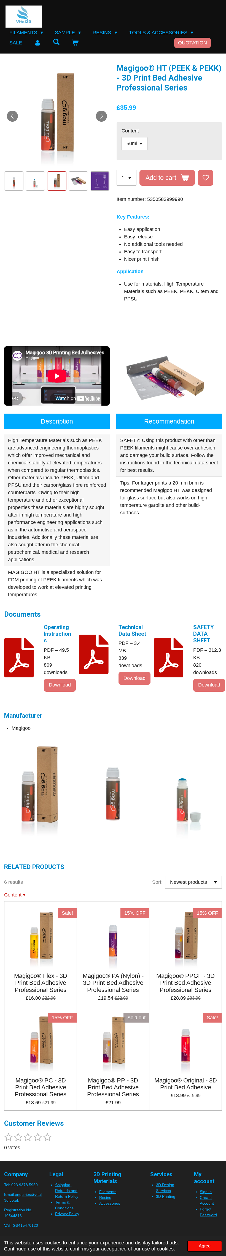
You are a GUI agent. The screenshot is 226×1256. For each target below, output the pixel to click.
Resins (105, 1197)
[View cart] (75, 43)
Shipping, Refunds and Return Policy (66, 1191)
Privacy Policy (67, 1214)
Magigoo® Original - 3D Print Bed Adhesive (185, 1084)
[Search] (56, 42)
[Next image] (101, 116)
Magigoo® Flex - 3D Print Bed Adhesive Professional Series (40, 982)
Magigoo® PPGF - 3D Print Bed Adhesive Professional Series (185, 982)
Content (130, 131)
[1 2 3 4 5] (126, 177)
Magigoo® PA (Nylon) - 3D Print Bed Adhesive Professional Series (113, 982)
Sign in (206, 1192)
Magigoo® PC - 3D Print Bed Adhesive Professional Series (40, 1087)
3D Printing (165, 1196)
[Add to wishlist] (205, 177)
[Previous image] (12, 116)
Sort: (157, 882)
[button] (13, 181)
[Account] (37, 43)
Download (60, 685)
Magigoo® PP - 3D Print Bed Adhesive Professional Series (113, 1087)
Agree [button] (205, 1245)
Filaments (107, 1192)
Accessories (109, 1203)
